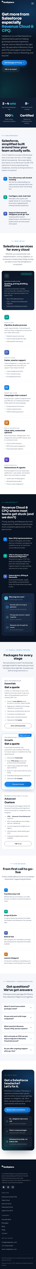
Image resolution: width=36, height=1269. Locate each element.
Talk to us (18, 843)
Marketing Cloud (7, 1207)
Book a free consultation (16, 1110)
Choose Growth (18, 784)
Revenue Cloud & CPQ (9, 1197)
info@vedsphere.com (9, 1242)
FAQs (3, 1230)
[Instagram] (8, 1187)
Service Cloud (6, 1203)
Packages (5, 1223)
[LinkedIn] (3, 1187)
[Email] (13, 1187)
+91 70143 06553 (7, 1246)
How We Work (6, 1219)
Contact (4, 1233)
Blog (3, 1226)
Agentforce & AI (7, 1210)
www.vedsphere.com (9, 1249)
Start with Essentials (18, 726)
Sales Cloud (6, 1200)
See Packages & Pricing (13, 62)
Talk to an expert (11, 69)
